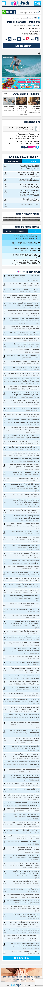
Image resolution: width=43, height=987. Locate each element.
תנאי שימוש (19, 977)
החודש (8, 231)
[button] (39, 53)
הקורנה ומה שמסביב (14, 979)
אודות (38, 977)
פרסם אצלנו (27, 977)
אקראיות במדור (12, 161)
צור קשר (33, 977)
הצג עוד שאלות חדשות (21, 958)
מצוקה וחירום (6, 977)
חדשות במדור (31, 161)
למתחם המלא (8, 94)
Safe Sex (23, 979)
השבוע (21, 231)
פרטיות (13, 977)
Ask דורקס (30, 979)
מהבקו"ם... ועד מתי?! (28, 12)
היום (34, 231)
